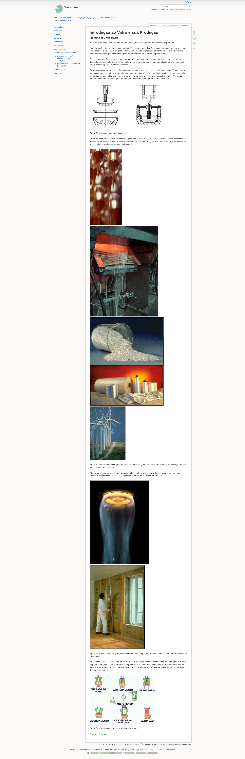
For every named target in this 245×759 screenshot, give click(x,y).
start (68, 18)
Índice (189, 10)
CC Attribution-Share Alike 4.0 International (158, 750)
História (57, 34)
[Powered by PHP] (116, 753)
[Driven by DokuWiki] (152, 753)
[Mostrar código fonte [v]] (194, 32)
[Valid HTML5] (128, 753)
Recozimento (62, 66)
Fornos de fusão (63, 59)
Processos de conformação (68, 64)
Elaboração (58, 42)
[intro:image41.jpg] (117, 607)
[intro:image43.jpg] (122, 699)
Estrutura (57, 38)
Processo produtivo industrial (65, 53)
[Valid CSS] (140, 753)
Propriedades (59, 45)
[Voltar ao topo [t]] (194, 49)
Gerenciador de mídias (176, 10)
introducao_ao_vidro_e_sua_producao (87, 18)
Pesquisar (190, 6)
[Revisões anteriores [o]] (194, 38)
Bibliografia (58, 73)
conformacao (109, 18)
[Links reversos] (194, 43)
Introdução (58, 31)
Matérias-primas (60, 49)
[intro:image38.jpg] (107, 433)
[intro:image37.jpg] (127, 361)
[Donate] (105, 753)
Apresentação (59, 27)
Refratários (64, 61)
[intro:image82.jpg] (106, 187)
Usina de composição (65, 56)
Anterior (93, 734)
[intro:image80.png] (127, 106)
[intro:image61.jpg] (124, 271)
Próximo (102, 734)
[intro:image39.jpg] (119, 522)
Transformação (59, 70)
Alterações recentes (158, 10)
